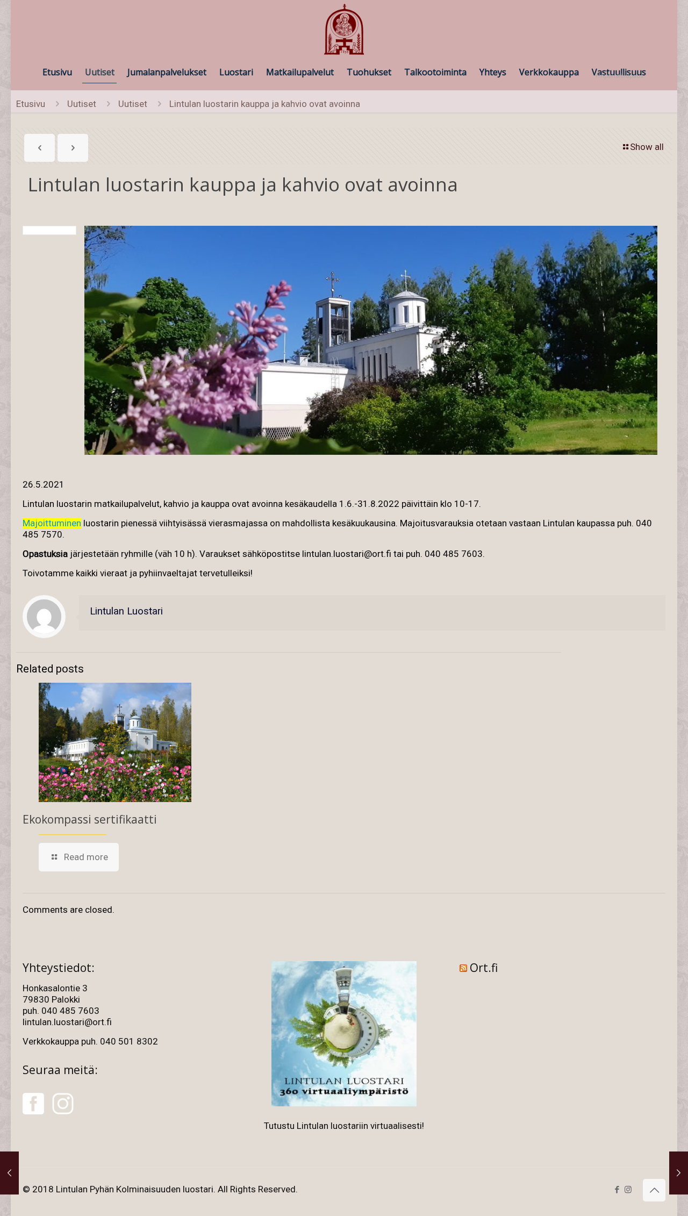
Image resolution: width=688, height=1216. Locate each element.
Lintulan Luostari (126, 611)
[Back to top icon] (654, 1190)
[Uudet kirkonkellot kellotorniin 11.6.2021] (678, 1172)
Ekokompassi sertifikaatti (90, 819)
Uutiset (81, 103)
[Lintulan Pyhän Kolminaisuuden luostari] (344, 30)
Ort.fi (484, 967)
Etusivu (30, 103)
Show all (647, 146)
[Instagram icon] (628, 1189)
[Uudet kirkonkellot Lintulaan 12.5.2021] (9, 1172)
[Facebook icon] (617, 1189)
